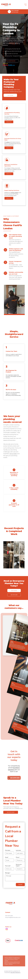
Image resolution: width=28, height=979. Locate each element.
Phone (18, 857)
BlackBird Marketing (15, 972)
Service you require (19, 865)
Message (7, 873)
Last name (18, 850)
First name (7, 850)
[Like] (9, 11)
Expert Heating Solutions (11, 190)
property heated (14, 192)
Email (6, 857)
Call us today (13, 453)
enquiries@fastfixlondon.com (13, 917)
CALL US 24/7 (15, 10)
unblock (8, 142)
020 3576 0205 (14, 12)
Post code (8, 865)
